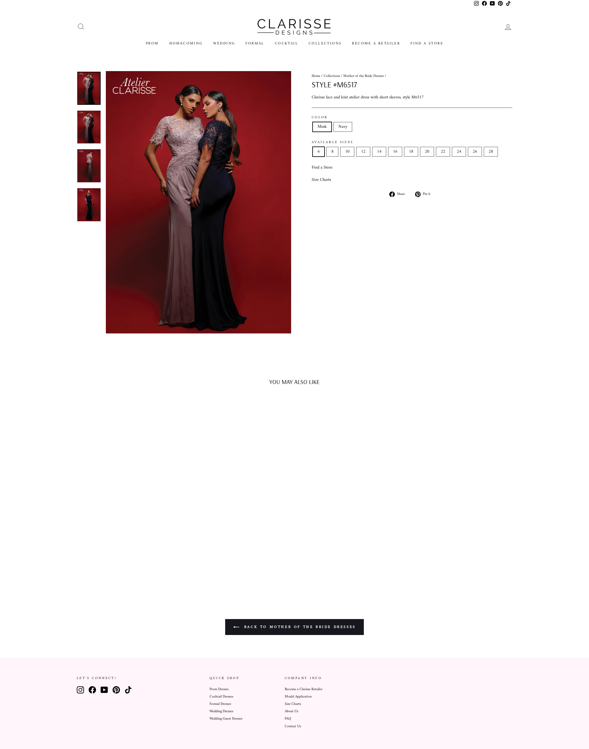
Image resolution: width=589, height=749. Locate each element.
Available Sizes (332, 142)
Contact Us (293, 726)
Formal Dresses (220, 704)
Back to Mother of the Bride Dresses (299, 627)
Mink (322, 127)
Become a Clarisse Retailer (303, 689)
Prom (152, 43)
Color (320, 117)
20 (427, 151)
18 (411, 151)
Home (316, 76)
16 (395, 151)
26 (475, 151)
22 (443, 151)
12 (363, 151)
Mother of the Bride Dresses (363, 76)
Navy (342, 127)
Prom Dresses (219, 689)
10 (347, 151)
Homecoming (186, 43)
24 (459, 151)
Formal (254, 43)
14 (379, 151)
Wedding (224, 43)
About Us (291, 711)
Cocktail (286, 43)
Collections (325, 43)
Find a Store (426, 43)
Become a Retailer (376, 43)
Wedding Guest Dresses (226, 719)
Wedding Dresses (221, 711)
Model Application (298, 697)
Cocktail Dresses (221, 697)
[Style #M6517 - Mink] (124, 567)
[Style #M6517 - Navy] (133, 567)
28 (491, 151)
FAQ (288, 719)
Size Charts (321, 180)
